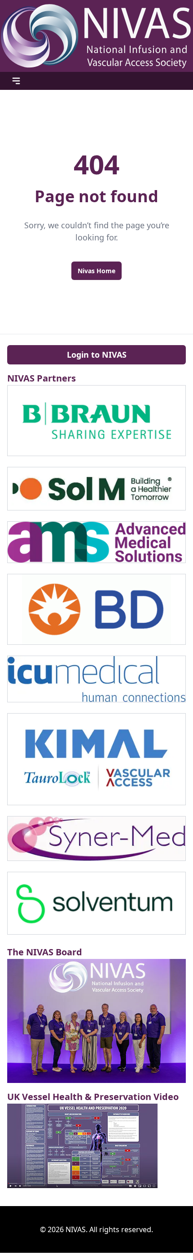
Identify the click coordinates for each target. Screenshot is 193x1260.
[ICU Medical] (96, 679)
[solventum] (96, 903)
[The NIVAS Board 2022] (96, 1021)
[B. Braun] (96, 421)
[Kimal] (96, 759)
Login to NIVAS (97, 354)
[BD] (96, 609)
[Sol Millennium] (96, 488)
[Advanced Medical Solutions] (96, 542)
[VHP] (96, 1146)
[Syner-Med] (96, 838)
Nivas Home (96, 270)
